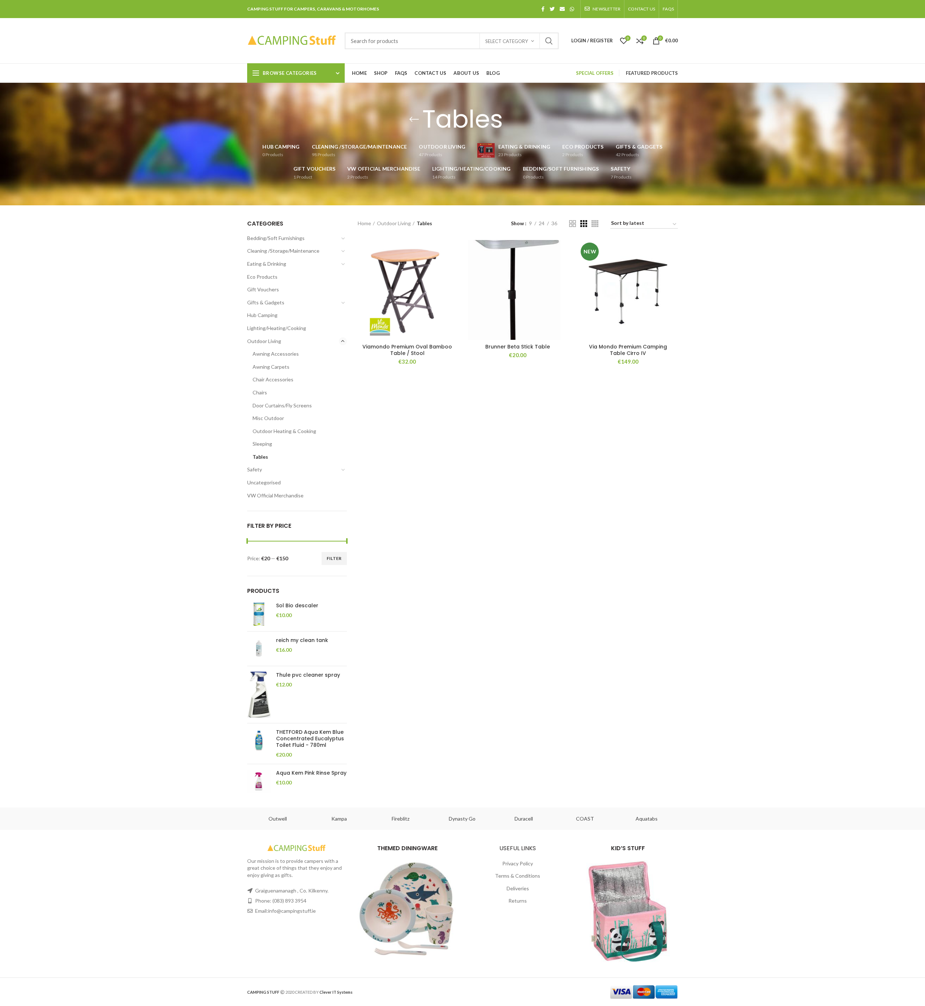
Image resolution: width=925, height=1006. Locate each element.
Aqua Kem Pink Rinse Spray (311, 773)
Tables (260, 457)
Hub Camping (262, 315)
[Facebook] (543, 9)
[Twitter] (552, 9)
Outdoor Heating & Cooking (284, 431)
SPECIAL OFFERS (595, 73)
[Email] (562, 9)
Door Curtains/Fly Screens (282, 405)
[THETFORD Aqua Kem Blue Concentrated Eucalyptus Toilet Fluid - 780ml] (259, 743)
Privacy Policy (517, 863)
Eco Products (262, 277)
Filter (334, 558)
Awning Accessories (276, 354)
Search (549, 41)
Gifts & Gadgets (265, 302)
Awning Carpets (271, 367)
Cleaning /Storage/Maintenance (283, 251)
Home (364, 223)
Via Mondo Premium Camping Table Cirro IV (628, 349)
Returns (517, 901)
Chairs (260, 392)
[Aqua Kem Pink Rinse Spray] (259, 781)
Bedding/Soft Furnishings (276, 238)
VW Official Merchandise (275, 495)
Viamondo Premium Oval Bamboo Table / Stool (407, 349)
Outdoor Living (264, 341)
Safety (254, 469)
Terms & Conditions (517, 876)
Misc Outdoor (268, 418)
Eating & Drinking (266, 264)
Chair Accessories (273, 379)
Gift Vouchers (263, 289)
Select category (506, 41)
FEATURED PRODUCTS (652, 73)
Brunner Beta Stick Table (517, 346)
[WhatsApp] (572, 9)
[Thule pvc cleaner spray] (259, 695)
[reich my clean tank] (259, 648)
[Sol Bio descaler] (259, 614)
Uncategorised (264, 482)
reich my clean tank (302, 640)
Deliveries (518, 888)
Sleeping (262, 444)
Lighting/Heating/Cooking (276, 328)
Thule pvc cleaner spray (308, 675)
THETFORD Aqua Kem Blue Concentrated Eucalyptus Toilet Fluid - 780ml (310, 739)
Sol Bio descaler (297, 605)
